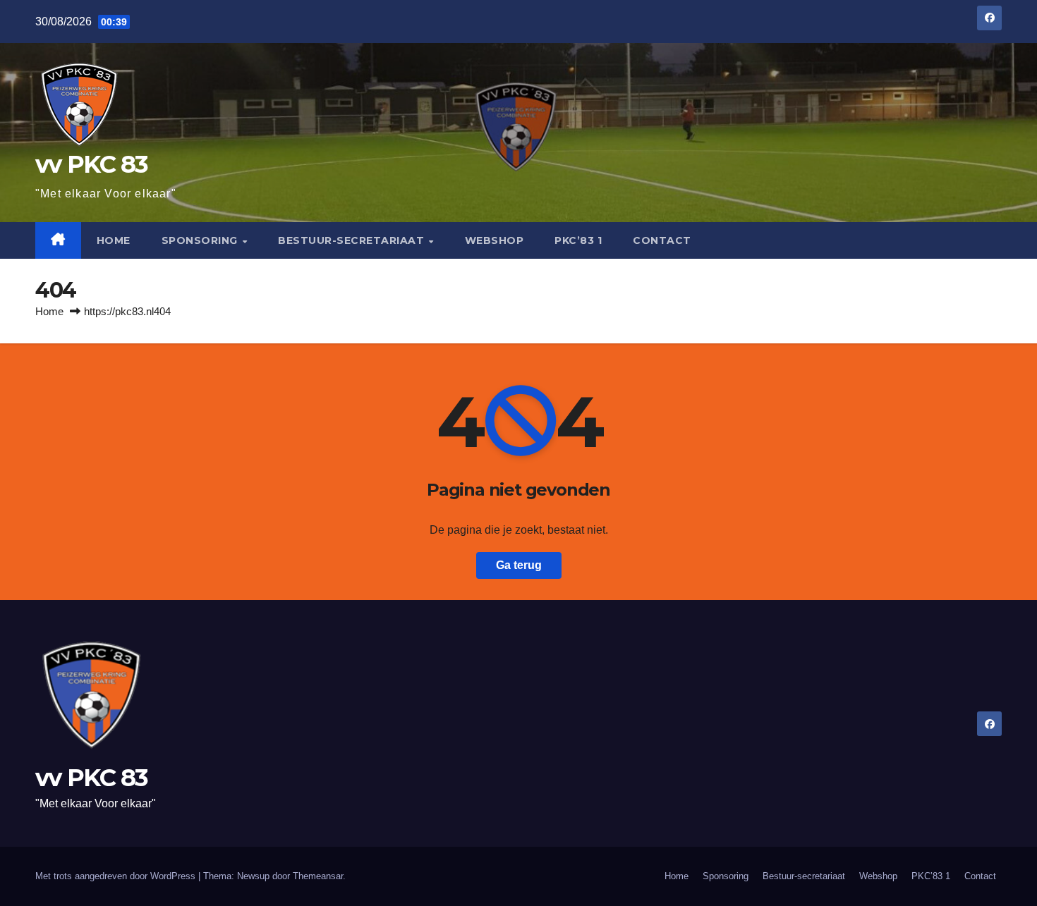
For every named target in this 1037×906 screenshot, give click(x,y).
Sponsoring (201, 240)
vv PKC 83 (91, 164)
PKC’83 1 (578, 240)
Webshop (494, 240)
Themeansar (318, 876)
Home (114, 240)
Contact (662, 240)
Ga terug (519, 565)
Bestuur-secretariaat (352, 240)
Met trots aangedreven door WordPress (116, 876)
